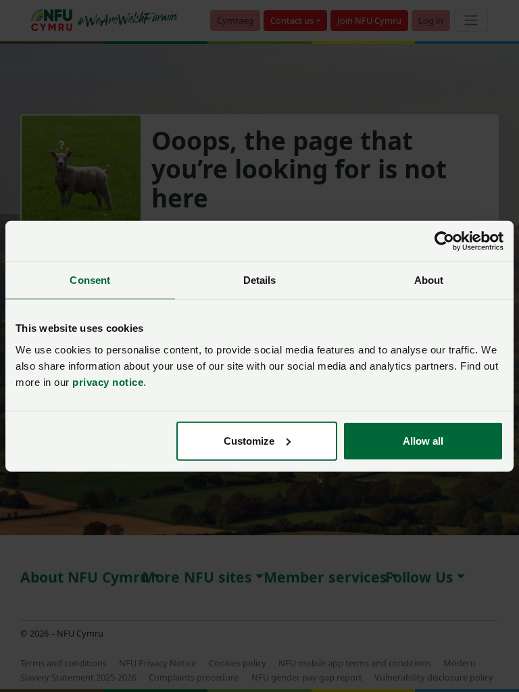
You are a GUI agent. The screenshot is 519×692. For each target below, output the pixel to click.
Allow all (423, 440)
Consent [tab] (90, 280)
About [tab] (429, 280)
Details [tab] (259, 280)
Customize (249, 440)
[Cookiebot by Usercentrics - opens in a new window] (444, 241)
